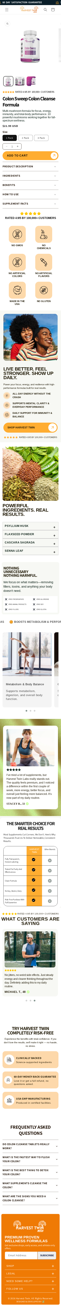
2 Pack (25, 137)
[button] (7, 9)
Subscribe (47, 1255)
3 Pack (41, 137)
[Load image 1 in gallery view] (8, 81)
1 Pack (9, 137)
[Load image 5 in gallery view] (31, 81)
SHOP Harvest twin (21, 427)
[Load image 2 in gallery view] (20, 81)
